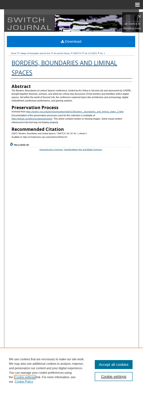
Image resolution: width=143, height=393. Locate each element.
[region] (71, 370)
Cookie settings (25, 377)
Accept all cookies (113, 364)
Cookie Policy (24, 381)
